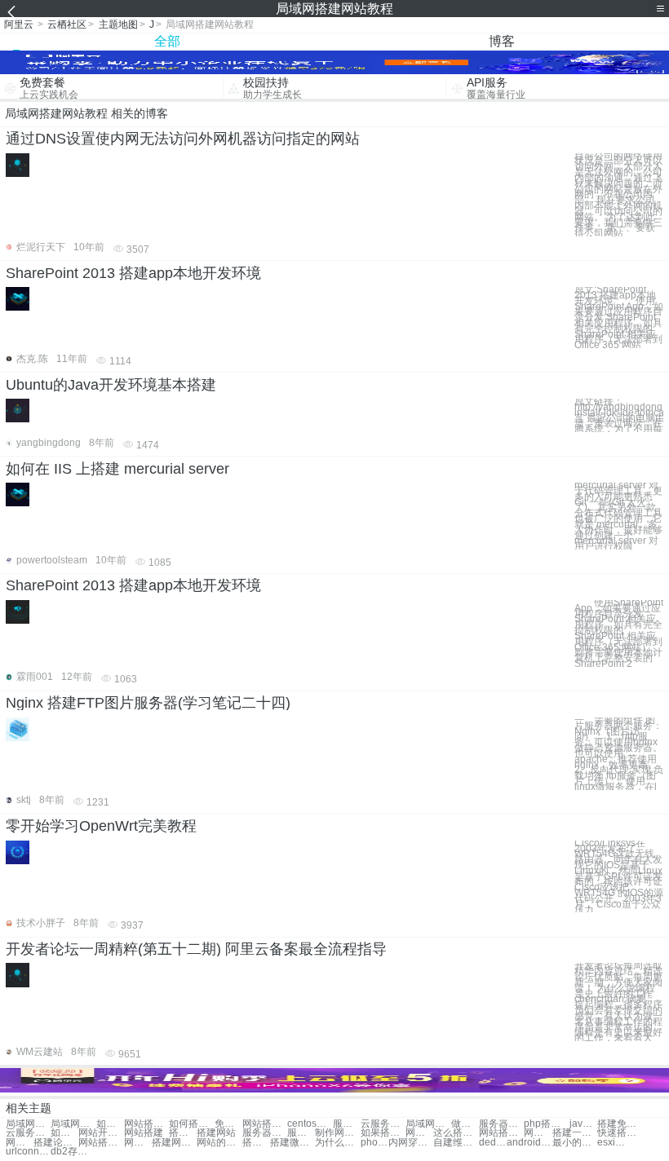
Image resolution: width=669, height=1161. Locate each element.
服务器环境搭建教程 (301, 1132)
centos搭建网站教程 (309, 1123)
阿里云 (18, 24)
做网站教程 (465, 1123)
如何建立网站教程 (64, 1132)
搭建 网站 (183, 1132)
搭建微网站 (292, 1142)
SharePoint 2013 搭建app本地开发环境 (133, 273)
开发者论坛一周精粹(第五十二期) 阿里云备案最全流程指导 (196, 949)
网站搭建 (143, 1132)
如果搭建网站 (383, 1132)
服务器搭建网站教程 (347, 1123)
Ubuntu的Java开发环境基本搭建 (111, 385)
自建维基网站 (455, 1142)
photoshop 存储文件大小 (374, 1142)
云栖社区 (66, 24)
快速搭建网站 (619, 1132)
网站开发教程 (100, 1132)
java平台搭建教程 (583, 1123)
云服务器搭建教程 (28, 1132)
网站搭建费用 (501, 1132)
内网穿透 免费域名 (410, 1142)
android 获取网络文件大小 (529, 1142)
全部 (167, 41)
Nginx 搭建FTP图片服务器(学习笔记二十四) (148, 703)
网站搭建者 (419, 1132)
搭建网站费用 (174, 1142)
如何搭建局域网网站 (110, 1123)
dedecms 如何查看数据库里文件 (493, 1142)
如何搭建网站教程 (191, 1123)
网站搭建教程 (146, 1123)
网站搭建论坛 (100, 1142)
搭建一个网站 (574, 1132)
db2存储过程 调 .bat (73, 1151)
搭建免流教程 (619, 1123)
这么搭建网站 (455, 1132)
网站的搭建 (219, 1142)
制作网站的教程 (337, 1132)
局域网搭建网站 (28, 1123)
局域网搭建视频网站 (73, 1123)
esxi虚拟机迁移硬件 (611, 1142)
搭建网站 (216, 1132)
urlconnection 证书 (28, 1151)
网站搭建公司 (19, 1142)
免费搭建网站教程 (228, 1123)
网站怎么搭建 (138, 1142)
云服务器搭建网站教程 (383, 1123)
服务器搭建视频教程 (264, 1132)
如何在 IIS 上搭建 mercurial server (117, 469)
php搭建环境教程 (546, 1123)
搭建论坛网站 (55, 1142)
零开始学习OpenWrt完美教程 (101, 826)
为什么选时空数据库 (337, 1142)
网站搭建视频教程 (264, 1123)
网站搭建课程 (538, 1132)
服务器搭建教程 (501, 1123)
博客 (502, 41)
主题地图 (118, 24)
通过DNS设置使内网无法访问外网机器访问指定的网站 (183, 138)
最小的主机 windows (574, 1142)
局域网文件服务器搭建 (427, 1123)
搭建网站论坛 (256, 1142)
